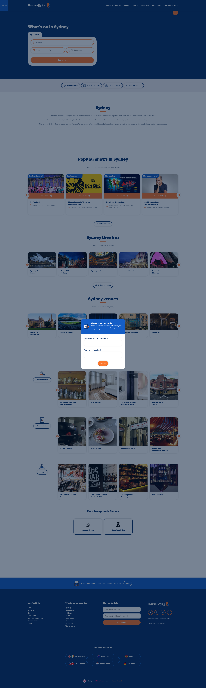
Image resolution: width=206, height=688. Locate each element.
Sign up (103, 363)
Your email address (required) (96, 338)
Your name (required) (92, 350)
